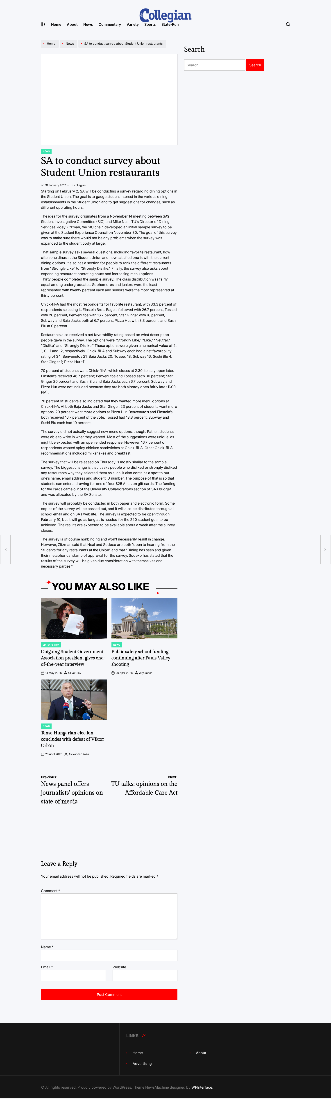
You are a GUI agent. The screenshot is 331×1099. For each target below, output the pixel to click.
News (88, 24)
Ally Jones (145, 673)
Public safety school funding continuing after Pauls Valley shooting (140, 658)
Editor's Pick (51, 644)
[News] (69, 47)
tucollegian (79, 185)
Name (47, 947)
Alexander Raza (79, 754)
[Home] (50, 47)
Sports (150, 24)
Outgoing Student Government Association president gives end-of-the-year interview (73, 658)
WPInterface (201, 1087)
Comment (50, 890)
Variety (133, 24)
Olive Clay (74, 673)
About (72, 24)
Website (119, 967)
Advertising (142, 1063)
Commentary (110, 24)
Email (47, 967)
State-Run (170, 24)
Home (56, 24)
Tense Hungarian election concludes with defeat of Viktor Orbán (72, 739)
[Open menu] (43, 24)
